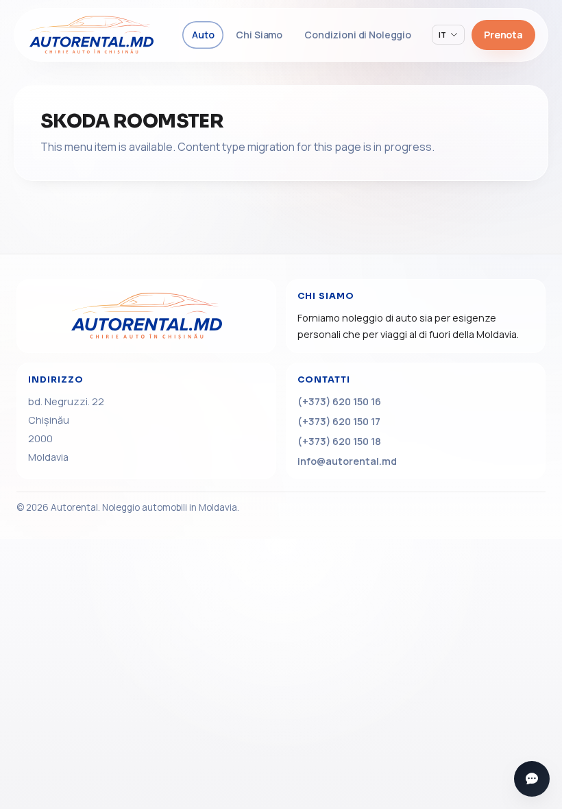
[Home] (146, 316)
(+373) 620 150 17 (338, 421)
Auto (203, 34)
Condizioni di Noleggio (357, 34)
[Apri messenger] (532, 779)
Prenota (503, 34)
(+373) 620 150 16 (339, 401)
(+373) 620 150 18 (339, 441)
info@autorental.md (347, 461)
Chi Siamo (259, 34)
